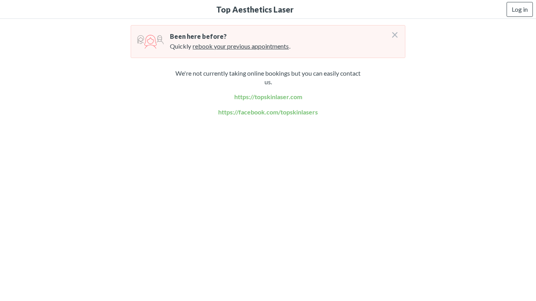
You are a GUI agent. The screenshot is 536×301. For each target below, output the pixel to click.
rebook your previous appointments (241, 46)
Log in (520, 9)
